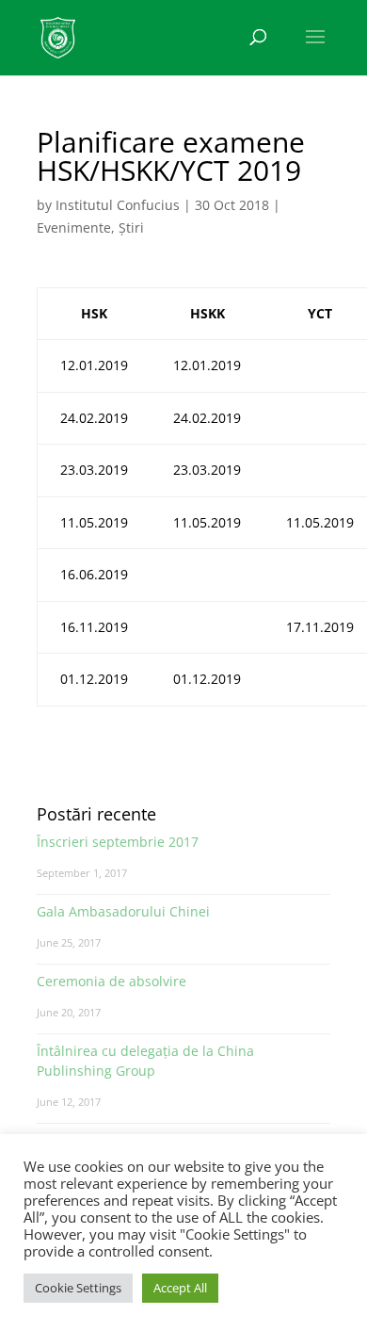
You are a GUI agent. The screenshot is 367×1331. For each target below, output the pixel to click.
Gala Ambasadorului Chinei (123, 911)
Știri (131, 227)
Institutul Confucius (118, 205)
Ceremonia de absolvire (111, 981)
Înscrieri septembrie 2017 (118, 842)
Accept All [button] (180, 1287)
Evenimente (74, 227)
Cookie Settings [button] (78, 1287)
